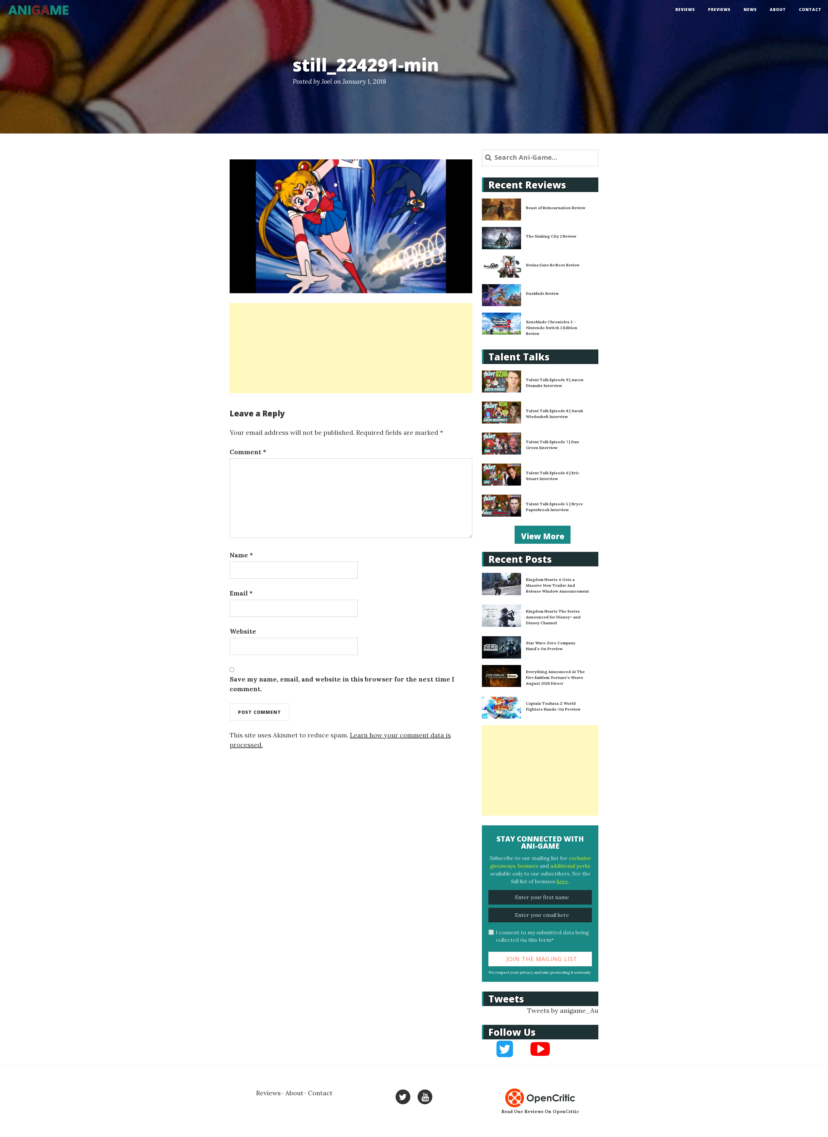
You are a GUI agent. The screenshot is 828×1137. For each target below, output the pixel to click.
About (778, 9)
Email (241, 593)
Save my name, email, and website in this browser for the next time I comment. (342, 684)
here (562, 881)
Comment (248, 452)
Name (241, 555)
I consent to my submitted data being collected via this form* (542, 936)
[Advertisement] (351, 348)
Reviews (685, 9)
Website (243, 631)
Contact (810, 9)
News (750, 9)
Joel (326, 81)
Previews (719, 9)
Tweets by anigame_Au (562, 1010)
